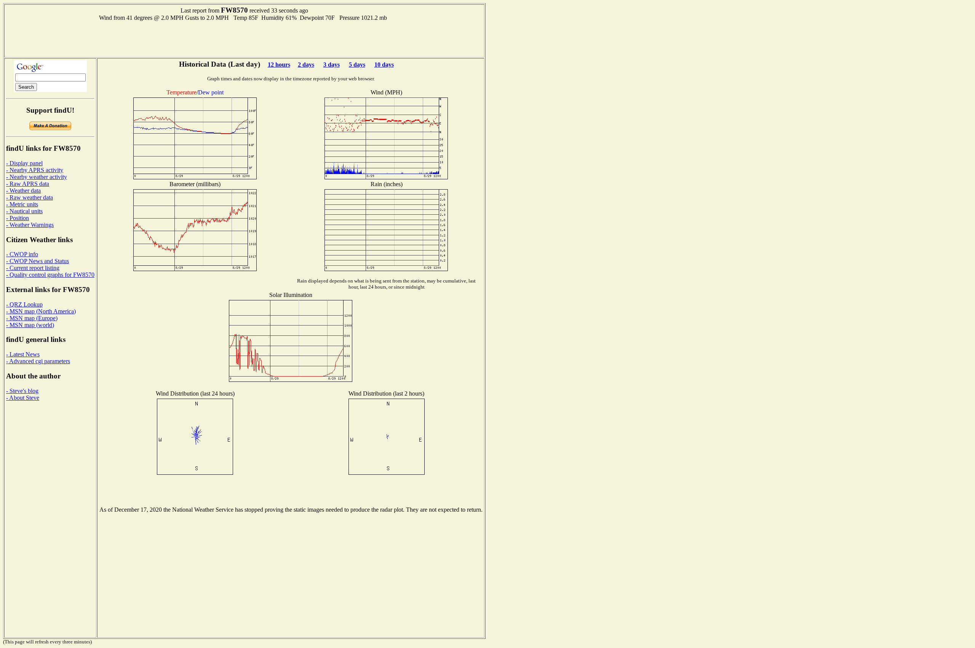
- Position (17, 218)
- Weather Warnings (30, 225)
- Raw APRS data (27, 183)
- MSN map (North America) (41, 311)
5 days (357, 64)
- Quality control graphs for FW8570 (50, 274)
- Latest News (23, 354)
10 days (384, 64)
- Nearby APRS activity (34, 170)
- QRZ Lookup (24, 304)
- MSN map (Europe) (32, 318)
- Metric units (22, 204)
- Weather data (23, 190)
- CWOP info (22, 254)
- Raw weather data (29, 197)
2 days (306, 64)
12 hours (279, 64)
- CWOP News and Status (37, 261)
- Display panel (24, 163)
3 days (331, 64)
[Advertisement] (244, 38)
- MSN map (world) (30, 325)
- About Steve (22, 397)
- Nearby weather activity (36, 177)
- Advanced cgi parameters (38, 361)
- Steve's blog (22, 391)
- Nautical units (24, 211)
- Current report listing (32, 268)
